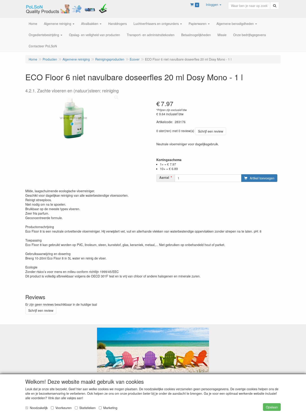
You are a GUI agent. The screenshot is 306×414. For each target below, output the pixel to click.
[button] (214, 4)
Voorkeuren (63, 407)
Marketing (110, 407)
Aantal (164, 177)
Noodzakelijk (39, 407)
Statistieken (87, 407)
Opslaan (272, 407)
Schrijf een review (210, 131)
